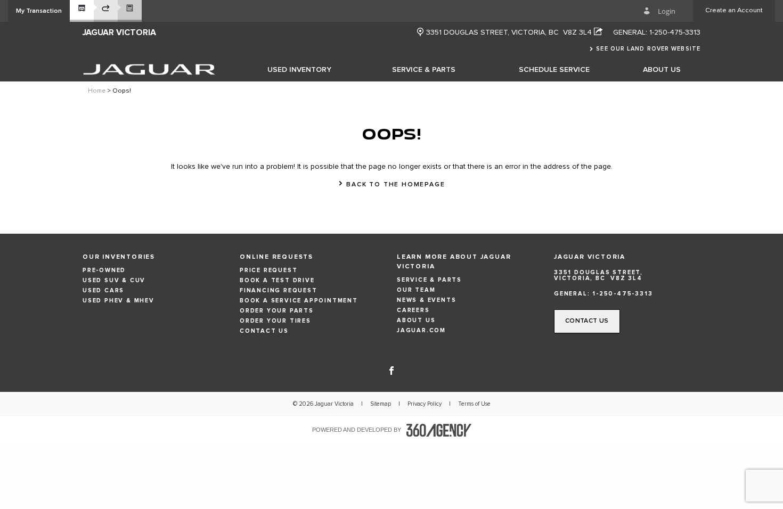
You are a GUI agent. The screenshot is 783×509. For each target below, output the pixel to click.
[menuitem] (299, 69)
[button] (39, 11)
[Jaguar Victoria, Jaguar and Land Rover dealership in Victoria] (149, 69)
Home (96, 91)
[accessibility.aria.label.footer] (438, 430)
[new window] (420, 33)
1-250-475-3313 (674, 32)
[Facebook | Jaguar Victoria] (391, 369)
